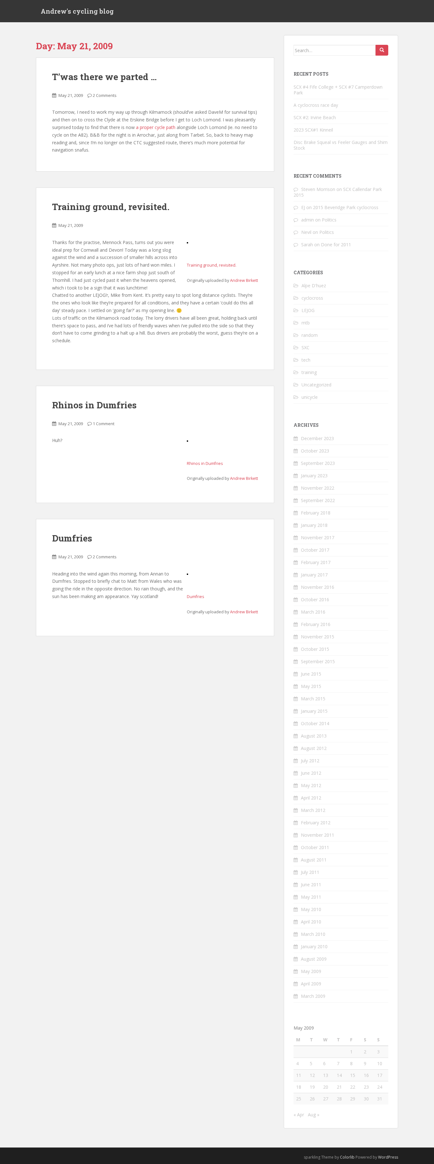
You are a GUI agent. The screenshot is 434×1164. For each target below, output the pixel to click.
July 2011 (310, 872)
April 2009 (311, 984)
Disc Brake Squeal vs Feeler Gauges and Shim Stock (341, 145)
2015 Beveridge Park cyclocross (345, 207)
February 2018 (315, 513)
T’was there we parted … (104, 77)
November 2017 (317, 537)
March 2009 (313, 996)
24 (379, 1087)
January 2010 (314, 946)
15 (352, 1075)
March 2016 (313, 612)
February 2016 (315, 624)
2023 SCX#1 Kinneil (313, 130)
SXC (305, 347)
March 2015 (313, 699)
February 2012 (315, 823)
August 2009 (314, 959)
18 (298, 1087)
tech (306, 360)
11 (298, 1075)
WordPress (388, 1157)
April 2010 (311, 922)
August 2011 (314, 860)
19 (312, 1087)
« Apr (299, 1115)
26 (312, 1099)
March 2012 (313, 810)
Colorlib (347, 1157)
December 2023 (317, 438)
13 (325, 1075)
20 (325, 1087)
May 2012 (311, 785)
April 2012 (311, 798)
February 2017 (315, 562)
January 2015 (314, 711)
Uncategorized (316, 385)
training (309, 372)
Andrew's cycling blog (77, 11)
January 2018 (314, 525)
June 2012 (311, 773)
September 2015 (318, 661)
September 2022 (318, 500)
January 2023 (314, 476)
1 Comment (103, 423)
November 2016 (317, 587)
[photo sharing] (187, 242)
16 (366, 1075)
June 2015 (311, 674)
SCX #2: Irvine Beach (315, 117)
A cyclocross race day (316, 105)
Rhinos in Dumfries (94, 405)
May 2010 (311, 909)
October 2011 (315, 847)
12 (312, 1075)
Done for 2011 (336, 245)
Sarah (307, 245)
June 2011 (311, 885)
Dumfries (72, 538)
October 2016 (315, 599)
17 (379, 1075)
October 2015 (315, 649)
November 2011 (317, 835)
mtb (306, 323)
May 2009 (311, 971)
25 (298, 1099)
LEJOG (308, 310)
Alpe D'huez (314, 285)
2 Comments (105, 95)
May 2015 (311, 686)
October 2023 (315, 451)
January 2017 (314, 575)
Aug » (313, 1115)
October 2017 (315, 550)
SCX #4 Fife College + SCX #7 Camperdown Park (338, 90)
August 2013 (314, 736)
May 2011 (311, 897)
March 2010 (313, 934)
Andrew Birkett (244, 280)
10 (379, 1063)
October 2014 (315, 723)
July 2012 (310, 761)
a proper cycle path (155, 127)
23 (366, 1087)
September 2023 (318, 463)
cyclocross (312, 298)
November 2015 (317, 637)
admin (307, 220)
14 (339, 1075)
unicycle (310, 397)
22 (352, 1087)
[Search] (382, 50)
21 (339, 1087)
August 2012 (314, 748)
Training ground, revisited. (110, 207)
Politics (329, 220)
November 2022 (317, 488)
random (310, 335)
